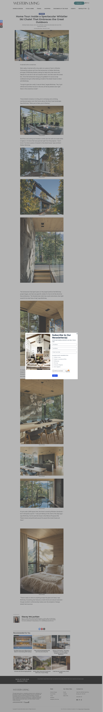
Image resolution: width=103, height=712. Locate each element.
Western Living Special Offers (60, 359)
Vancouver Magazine (58, 364)
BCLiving (56, 363)
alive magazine (57, 366)
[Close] (77, 334)
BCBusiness (56, 361)
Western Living (57, 357)
